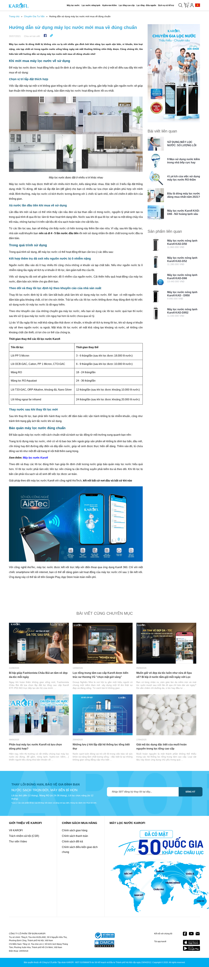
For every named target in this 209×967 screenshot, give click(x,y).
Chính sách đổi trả (72, 841)
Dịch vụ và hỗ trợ (166, 5)
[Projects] (197, 5)
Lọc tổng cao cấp (127, 5)
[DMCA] (104, 944)
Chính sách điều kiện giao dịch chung (80, 849)
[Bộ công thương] (104, 936)
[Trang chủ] (19, 5)
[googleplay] (191, 948)
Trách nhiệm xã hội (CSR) (24, 836)
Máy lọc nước (73, 5)
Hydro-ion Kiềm (109, 5)
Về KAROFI (16, 830)
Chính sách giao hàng (74, 830)
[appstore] (191, 942)
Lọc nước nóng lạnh (91, 5)
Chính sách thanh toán (75, 836)
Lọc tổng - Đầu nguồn (146, 5)
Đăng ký (190, 792)
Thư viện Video (18, 841)
